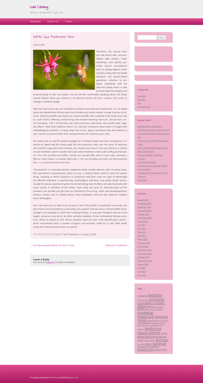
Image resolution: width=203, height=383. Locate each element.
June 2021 (141, 228)
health (140, 309)
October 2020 (143, 257)
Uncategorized (143, 106)
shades (147, 340)
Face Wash (142, 180)
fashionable (158, 307)
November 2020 (144, 253)
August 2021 (142, 221)
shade (140, 340)
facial (150, 306)
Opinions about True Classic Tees (150, 325)
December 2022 (144, 203)
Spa (56, 234)
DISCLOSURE (35, 21)
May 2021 (141, 232)
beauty (155, 295)
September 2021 (144, 217)
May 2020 (141, 275)
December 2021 (144, 207)
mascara (161, 316)
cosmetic (157, 299)
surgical (159, 343)
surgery (147, 344)
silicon (152, 340)
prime (164, 333)
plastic (142, 332)
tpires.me (74, 377)
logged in (50, 262)
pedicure (153, 328)
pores (154, 332)
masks (142, 320)
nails (139, 323)
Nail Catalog (39, 7)
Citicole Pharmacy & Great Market (152, 165)
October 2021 (143, 214)
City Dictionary (143, 169)
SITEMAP (69, 21)
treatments (74, 234)
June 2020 (141, 271)
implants (153, 309)
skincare (162, 340)
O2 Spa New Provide (146, 162)
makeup (145, 312)
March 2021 (142, 239)
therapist (142, 346)
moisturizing (164, 321)
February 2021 (143, 243)
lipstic (160, 309)
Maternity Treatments (118, 245)
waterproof (160, 349)
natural (146, 323)
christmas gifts (143, 300)
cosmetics (145, 303)
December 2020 (144, 250)
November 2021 (144, 210)
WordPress (53, 377)
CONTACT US (53, 21)
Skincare (141, 99)
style (139, 344)
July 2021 (141, 225)
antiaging (142, 295)
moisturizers (152, 320)
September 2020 (144, 260)
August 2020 (142, 264)
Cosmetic (141, 96)
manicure (145, 316)
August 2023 (142, 200)
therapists (153, 346)
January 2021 (143, 246)
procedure (146, 336)
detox (142, 306)
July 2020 (141, 268)
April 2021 (141, 235)
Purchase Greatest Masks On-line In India (52, 245)
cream (159, 302)
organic (140, 329)
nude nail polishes (158, 323)
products (161, 337)
